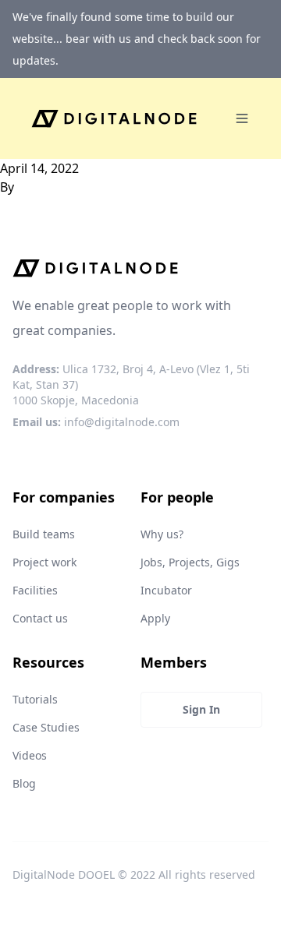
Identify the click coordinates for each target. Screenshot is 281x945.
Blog (24, 783)
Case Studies (46, 727)
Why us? (161, 534)
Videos (29, 755)
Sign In (201, 709)
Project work (44, 562)
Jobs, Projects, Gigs (190, 562)
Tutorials (35, 699)
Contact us (40, 618)
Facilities (35, 590)
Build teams (43, 534)
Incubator (166, 590)
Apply (155, 618)
